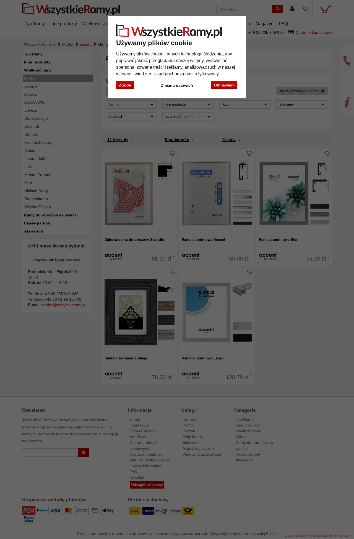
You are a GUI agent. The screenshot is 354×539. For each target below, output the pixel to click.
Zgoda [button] (125, 85)
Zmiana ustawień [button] (177, 85)
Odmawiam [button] (224, 85)
